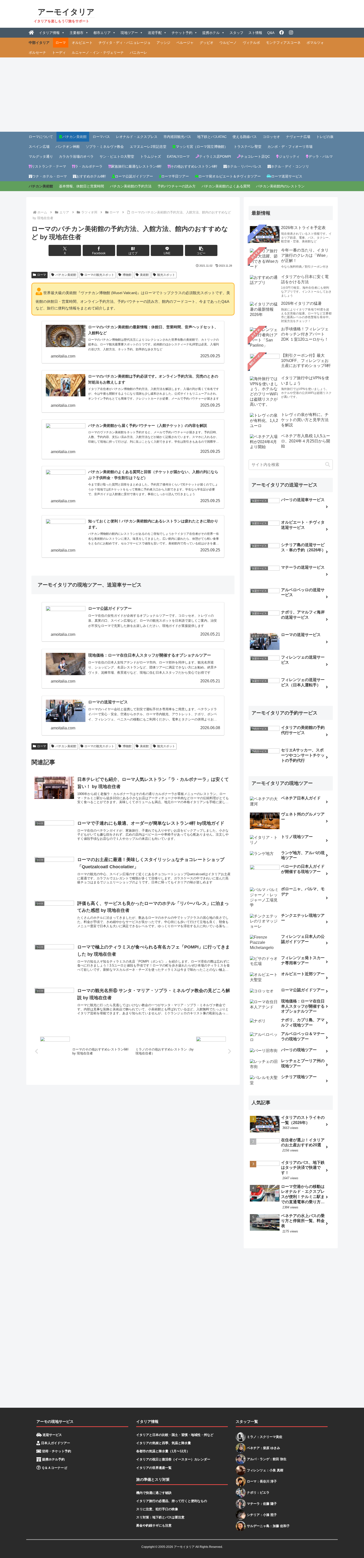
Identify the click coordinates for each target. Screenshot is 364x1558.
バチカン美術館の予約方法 (131, 186)
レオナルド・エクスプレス (136, 137)
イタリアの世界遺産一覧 (154, 1468)
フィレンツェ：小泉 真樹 (265, 1470)
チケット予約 (182, 33)
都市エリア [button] (102, 33)
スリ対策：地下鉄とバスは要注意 (160, 1517)
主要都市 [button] (76, 33)
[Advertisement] (182, 94)
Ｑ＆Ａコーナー (52, 1468)
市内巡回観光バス (177, 137)
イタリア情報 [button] (49, 33)
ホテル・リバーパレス (244, 166)
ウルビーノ (228, 43)
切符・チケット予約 (56, 1451)
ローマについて (41, 137)
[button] (201, 250)
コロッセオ (271, 137)
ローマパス (101, 137)
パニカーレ (138, 52)
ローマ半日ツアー (175, 176)
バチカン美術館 (74, 137)
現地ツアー (129, 33)
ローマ (60, 43)
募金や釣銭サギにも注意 (154, 1525)
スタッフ (236, 33)
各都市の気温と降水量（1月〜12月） (163, 1451)
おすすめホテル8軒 (91, 176)
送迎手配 (155, 33)
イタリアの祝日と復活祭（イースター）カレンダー (173, 1459)
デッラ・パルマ (321, 156)
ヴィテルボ (251, 43)
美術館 (144, 275)
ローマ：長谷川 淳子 (262, 1481)
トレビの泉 (325, 137)
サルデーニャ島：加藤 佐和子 (268, 1526)
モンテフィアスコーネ (283, 43)
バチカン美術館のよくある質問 (226, 186)
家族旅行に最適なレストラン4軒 (136, 166)
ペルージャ (185, 43)
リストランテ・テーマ (48, 166)
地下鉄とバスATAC (212, 137)
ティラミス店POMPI (215, 156)
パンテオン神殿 (67, 147)
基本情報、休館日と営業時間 (81, 186)
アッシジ (163, 43)
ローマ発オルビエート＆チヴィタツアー (229, 176)
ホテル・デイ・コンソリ (290, 166)
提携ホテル (211, 33)
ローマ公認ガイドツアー (134, 176)
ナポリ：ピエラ (258, 1492)
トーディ (59, 52)
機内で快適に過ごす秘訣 (154, 1493)
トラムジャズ (150, 156)
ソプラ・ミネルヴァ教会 (105, 147)
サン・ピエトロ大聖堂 (117, 156)
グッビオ (206, 43)
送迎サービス (52, 1435)
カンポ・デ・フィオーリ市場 (289, 147)
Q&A (270, 33)
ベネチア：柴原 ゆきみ (263, 1448)
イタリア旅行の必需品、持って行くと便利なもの (171, 1501)
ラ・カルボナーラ (89, 166)
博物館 (127, 275)
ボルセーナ (37, 52)
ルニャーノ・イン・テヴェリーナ (98, 52)
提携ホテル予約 (53, 1459)
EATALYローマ (178, 156)
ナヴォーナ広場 (298, 137)
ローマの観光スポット (99, 275)
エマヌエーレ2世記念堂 (148, 147)
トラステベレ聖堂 (247, 147)
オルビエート (82, 43)
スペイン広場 (39, 147)
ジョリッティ (289, 156)
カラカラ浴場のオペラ (76, 156)
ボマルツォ (315, 43)
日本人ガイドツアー (55, 1443)
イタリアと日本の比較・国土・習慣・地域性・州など (174, 1435)
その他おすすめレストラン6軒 (193, 166)
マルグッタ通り (41, 156)
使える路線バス (245, 137)
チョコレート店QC (255, 156)
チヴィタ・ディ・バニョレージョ (125, 43)
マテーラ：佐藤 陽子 (262, 1504)
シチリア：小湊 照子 (262, 1515)
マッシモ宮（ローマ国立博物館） (202, 147)
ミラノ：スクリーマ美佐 (264, 1437)
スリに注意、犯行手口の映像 (157, 1509)
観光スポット (166, 275)
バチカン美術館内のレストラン (280, 186)
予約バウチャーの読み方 (176, 186)
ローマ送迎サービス (286, 176)
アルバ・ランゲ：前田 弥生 (266, 1459)
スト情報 (255, 33)
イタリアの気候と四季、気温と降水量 (163, 1443)
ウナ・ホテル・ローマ (49, 176)
